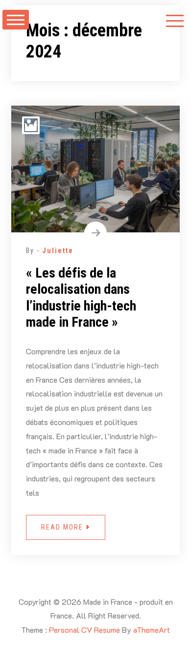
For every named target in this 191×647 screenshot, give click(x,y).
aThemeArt (151, 629)
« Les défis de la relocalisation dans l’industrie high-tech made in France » (81, 298)
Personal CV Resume (84, 629)
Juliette (57, 250)
